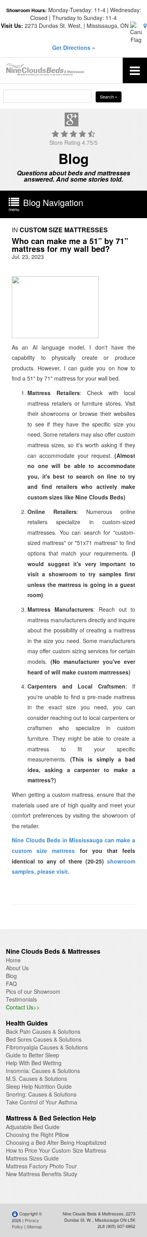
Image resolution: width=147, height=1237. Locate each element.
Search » (108, 96)
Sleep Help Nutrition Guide (39, 1086)
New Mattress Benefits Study (41, 1174)
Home (13, 960)
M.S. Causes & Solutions (36, 1078)
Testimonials (21, 999)
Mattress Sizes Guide (32, 1158)
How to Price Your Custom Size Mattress (56, 1150)
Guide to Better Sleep (32, 1055)
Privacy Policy (25, 1223)
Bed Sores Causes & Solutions (44, 1039)
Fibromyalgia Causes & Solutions (47, 1047)
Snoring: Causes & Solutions (41, 1094)
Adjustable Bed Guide (33, 1127)
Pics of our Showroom (33, 991)
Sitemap (34, 1226)
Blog (11, 976)
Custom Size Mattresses (64, 229)
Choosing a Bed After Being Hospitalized (56, 1142)
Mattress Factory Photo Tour (41, 1166)
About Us (17, 968)
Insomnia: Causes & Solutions (43, 1071)
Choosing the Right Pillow (37, 1135)
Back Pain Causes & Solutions (43, 1031)
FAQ (11, 983)
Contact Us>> (23, 1007)
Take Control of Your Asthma (41, 1102)
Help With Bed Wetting (34, 1063)
